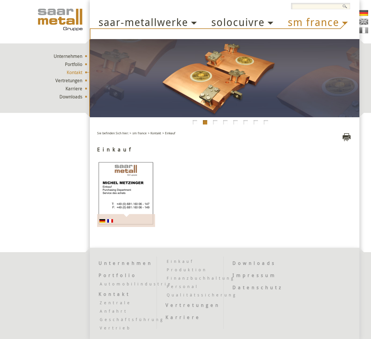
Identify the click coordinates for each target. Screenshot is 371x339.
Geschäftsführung (132, 319)
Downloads (70, 97)
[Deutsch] (363, 13)
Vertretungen (68, 80)
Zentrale (116, 302)
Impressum (254, 275)
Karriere (74, 88)
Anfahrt (114, 311)
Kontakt (74, 72)
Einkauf (180, 261)
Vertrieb (115, 328)
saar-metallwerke (143, 22)
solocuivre (238, 22)
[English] (363, 22)
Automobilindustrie (136, 284)
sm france (313, 22)
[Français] (363, 30)
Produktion (187, 269)
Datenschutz (257, 287)
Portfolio (73, 64)
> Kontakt (154, 133)
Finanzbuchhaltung (201, 278)
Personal (183, 286)
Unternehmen (68, 56)
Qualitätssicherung (202, 295)
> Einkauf (168, 133)
